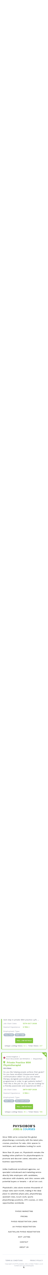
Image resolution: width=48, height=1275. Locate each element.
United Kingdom (12, 1057)
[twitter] (24, 1267)
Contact (24, 1242)
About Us (24, 1247)
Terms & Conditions (14, 1260)
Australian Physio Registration (24, 1232)
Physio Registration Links (24, 1221)
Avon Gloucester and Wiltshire (18, 1059)
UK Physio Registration (24, 1227)
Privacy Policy (36, 1260)
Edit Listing (24, 1237)
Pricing (24, 1216)
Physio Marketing (24, 1211)
